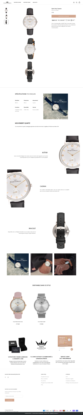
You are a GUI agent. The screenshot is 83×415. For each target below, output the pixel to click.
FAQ (42, 384)
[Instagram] (8, 377)
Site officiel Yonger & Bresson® (11, 411)
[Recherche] (76, 2)
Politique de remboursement (72, 382)
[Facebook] (5, 377)
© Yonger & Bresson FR (9, 410)
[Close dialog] (82, 413)
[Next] (72, 264)
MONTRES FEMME (26, 2)
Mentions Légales (69, 378)
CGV (67, 376)
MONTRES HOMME (17, 2)
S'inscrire (9, 400)
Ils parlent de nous (45, 376)
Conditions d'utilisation (70, 380)
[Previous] (10, 264)
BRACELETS (35, 2)
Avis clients (43, 380)
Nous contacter (44, 378)
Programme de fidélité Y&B (47, 382)
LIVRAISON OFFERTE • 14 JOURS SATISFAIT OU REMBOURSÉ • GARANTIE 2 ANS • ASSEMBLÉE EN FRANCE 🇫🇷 (41, 413)
